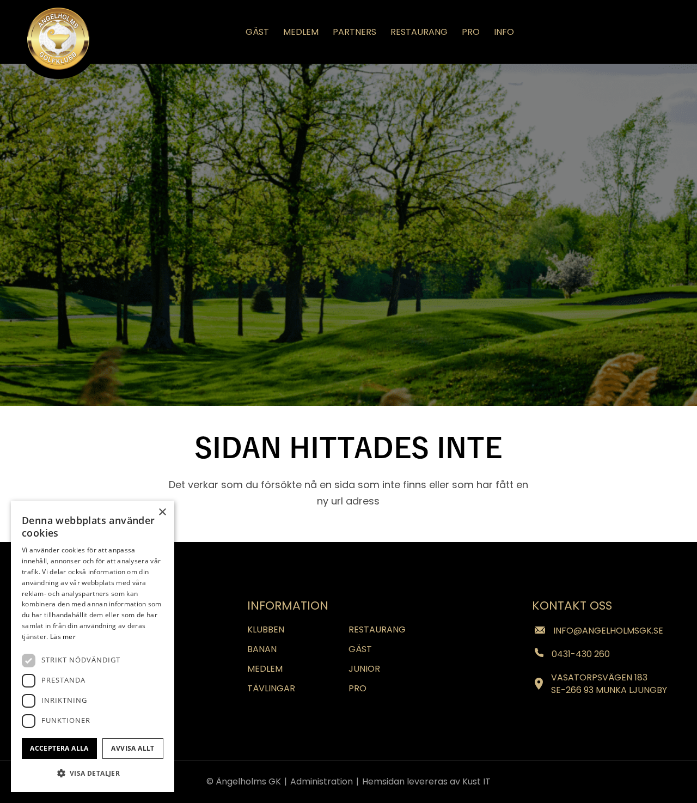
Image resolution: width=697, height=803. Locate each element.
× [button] (162, 512)
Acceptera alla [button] (59, 748)
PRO (357, 688)
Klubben (265, 629)
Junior (364, 668)
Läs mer (63, 636)
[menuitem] (257, 32)
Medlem (265, 668)
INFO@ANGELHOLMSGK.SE (608, 630)
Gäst (360, 649)
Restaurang (377, 629)
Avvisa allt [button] (132, 748)
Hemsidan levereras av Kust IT (426, 781)
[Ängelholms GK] (58, 39)
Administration (322, 781)
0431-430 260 (581, 654)
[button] (92, 773)
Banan (262, 649)
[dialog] (92, 646)
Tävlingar (271, 688)
